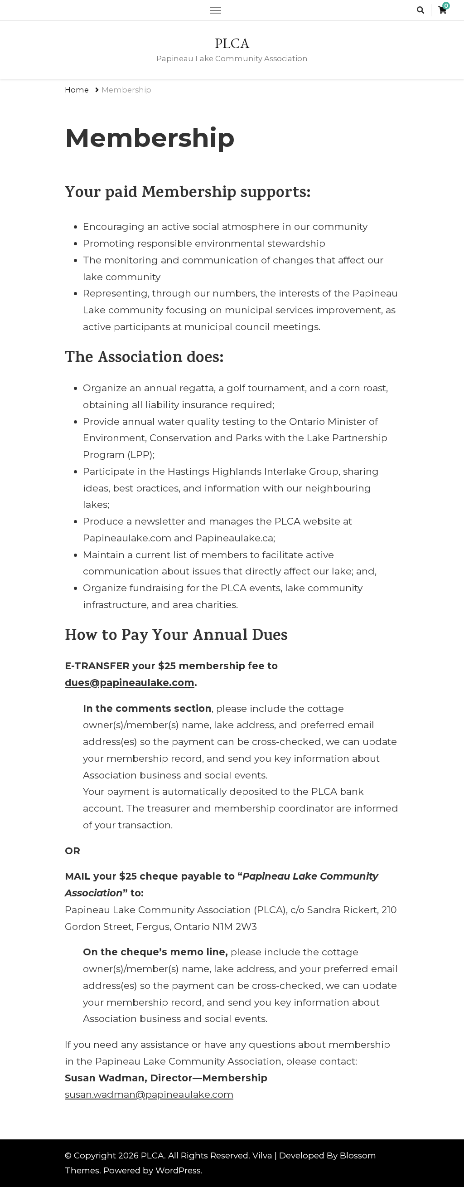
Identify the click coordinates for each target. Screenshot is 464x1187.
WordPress (178, 1170)
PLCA (232, 43)
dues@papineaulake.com (129, 682)
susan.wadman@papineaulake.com (149, 1094)
